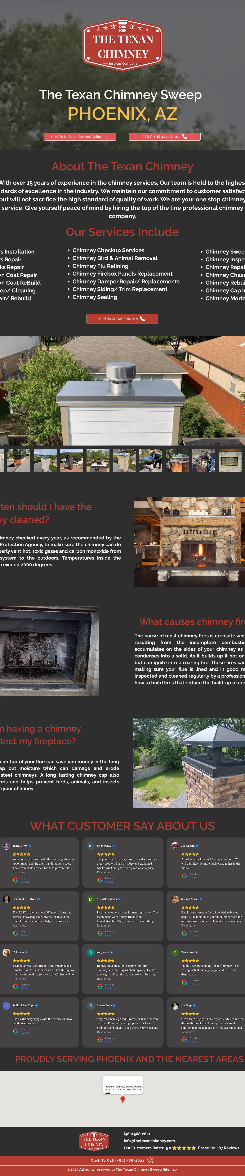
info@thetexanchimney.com (149, 1140)
